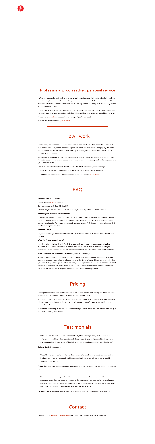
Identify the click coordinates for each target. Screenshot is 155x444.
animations (52, 117)
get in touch (65, 121)
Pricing (53, 202)
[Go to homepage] (20, 8)
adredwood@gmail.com (60, 415)
